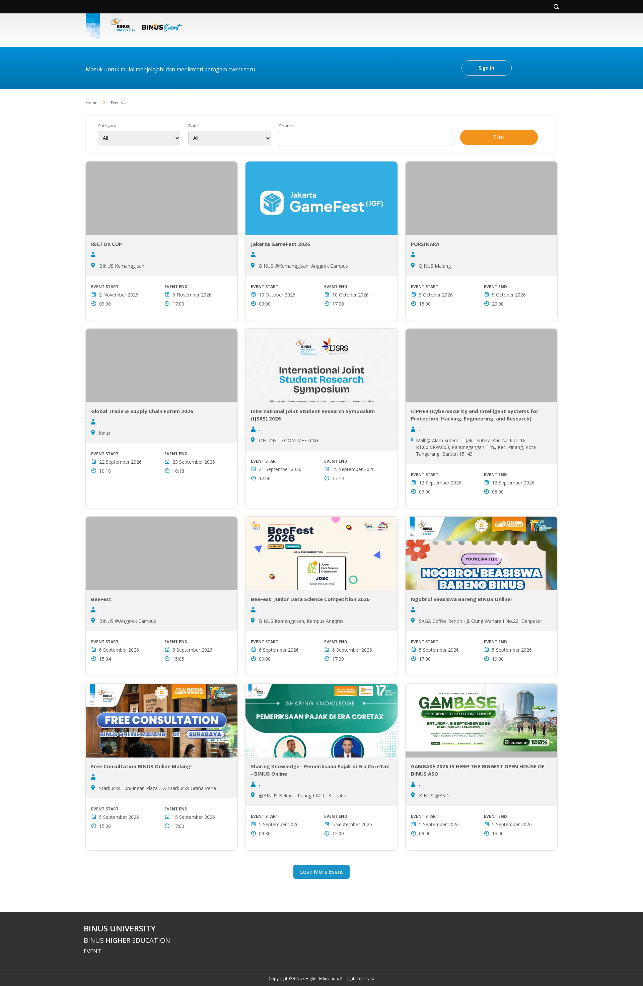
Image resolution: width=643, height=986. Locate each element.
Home (91, 103)
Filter (499, 137)
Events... (118, 103)
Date (193, 126)
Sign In (486, 68)
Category (107, 126)
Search (286, 126)
